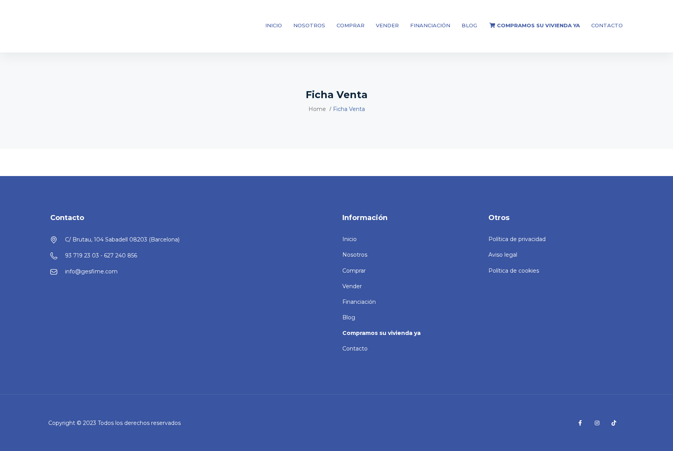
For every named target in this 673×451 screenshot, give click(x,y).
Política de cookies (513, 270)
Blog (469, 25)
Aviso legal (502, 254)
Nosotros (309, 25)
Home (317, 109)
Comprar (350, 25)
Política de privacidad (517, 239)
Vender (387, 25)
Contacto (607, 25)
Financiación (430, 25)
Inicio (273, 25)
